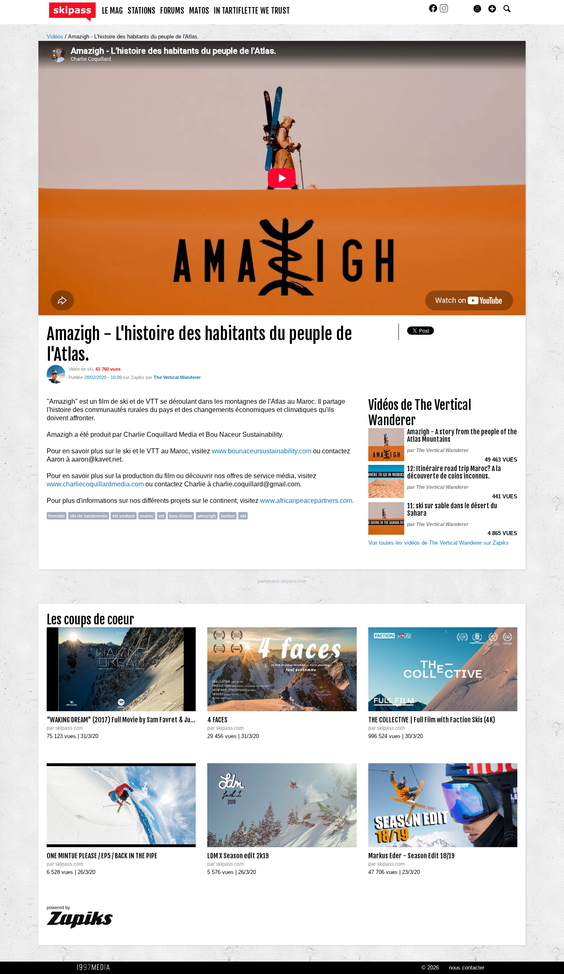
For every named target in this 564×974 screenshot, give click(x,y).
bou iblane (180, 515)
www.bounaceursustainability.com (261, 451)
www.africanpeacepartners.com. (307, 500)
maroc (147, 515)
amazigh (206, 515)
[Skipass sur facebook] (434, 11)
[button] (492, 8)
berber (228, 515)
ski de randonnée (88, 515)
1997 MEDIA (96, 967)
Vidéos (56, 36)
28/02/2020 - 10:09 (103, 377)
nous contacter (466, 967)
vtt (161, 515)
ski (243, 515)
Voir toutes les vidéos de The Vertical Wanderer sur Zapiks (438, 543)
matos (199, 11)
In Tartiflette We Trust (252, 11)
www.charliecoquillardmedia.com (95, 484)
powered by (58, 907)
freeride (56, 515)
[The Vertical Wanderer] (56, 374)
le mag (112, 11)
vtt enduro (123, 515)
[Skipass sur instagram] (443, 11)
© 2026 (430, 967)
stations (141, 11)
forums (172, 11)
